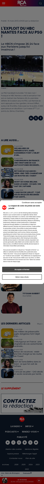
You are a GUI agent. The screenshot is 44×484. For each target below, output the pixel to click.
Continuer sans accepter (32, 202)
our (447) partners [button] (13, 213)
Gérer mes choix (22, 277)
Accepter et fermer (22, 269)
